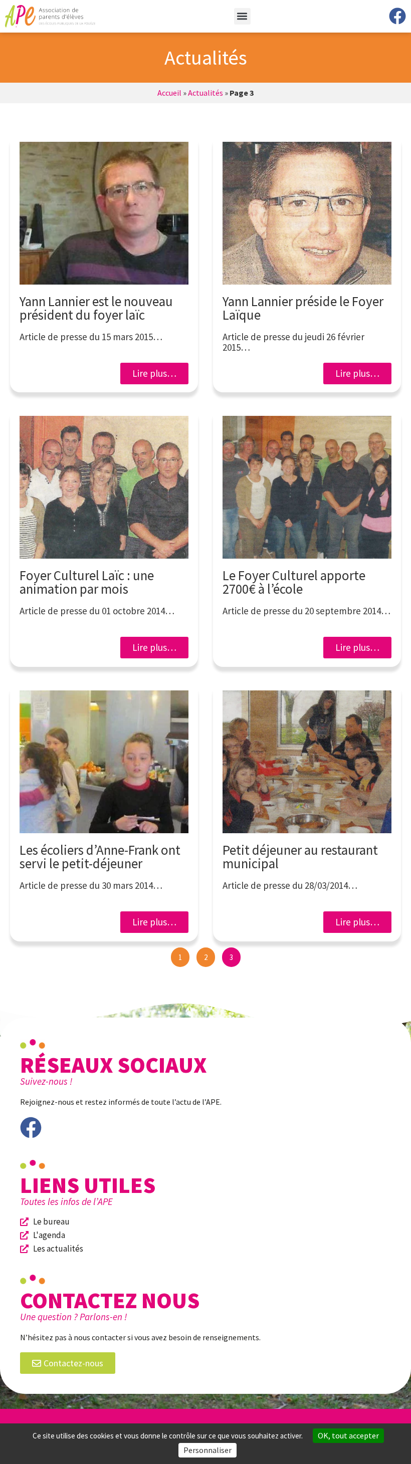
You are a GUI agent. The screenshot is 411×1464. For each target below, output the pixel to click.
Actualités (205, 93)
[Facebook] (397, 16)
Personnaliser (207, 1450)
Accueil (169, 93)
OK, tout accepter (348, 1435)
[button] (242, 16)
